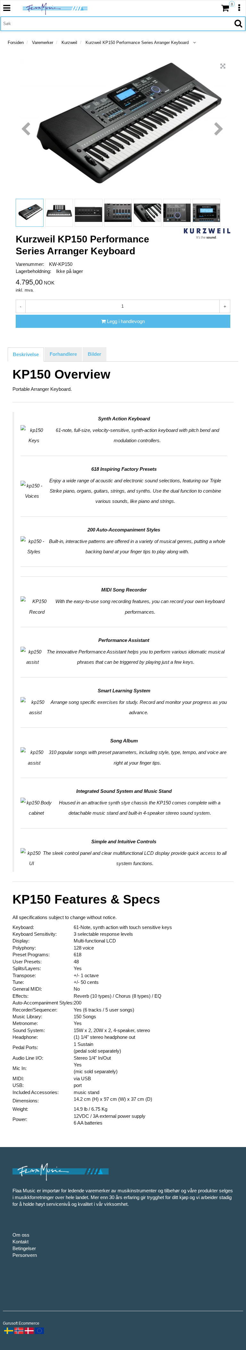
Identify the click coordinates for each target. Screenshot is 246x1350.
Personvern (24, 1255)
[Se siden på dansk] (28, 1330)
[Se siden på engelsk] (38, 1330)
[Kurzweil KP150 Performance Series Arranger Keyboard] (222, 66)
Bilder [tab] (94, 354)
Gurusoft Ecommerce (21, 1323)
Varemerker (42, 42)
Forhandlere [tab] (63, 354)
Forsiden (16, 42)
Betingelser (24, 1248)
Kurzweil (69, 42)
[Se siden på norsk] (18, 1330)
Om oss (20, 1235)
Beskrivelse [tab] (26, 354)
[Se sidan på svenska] (8, 1330)
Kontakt (20, 1241)
